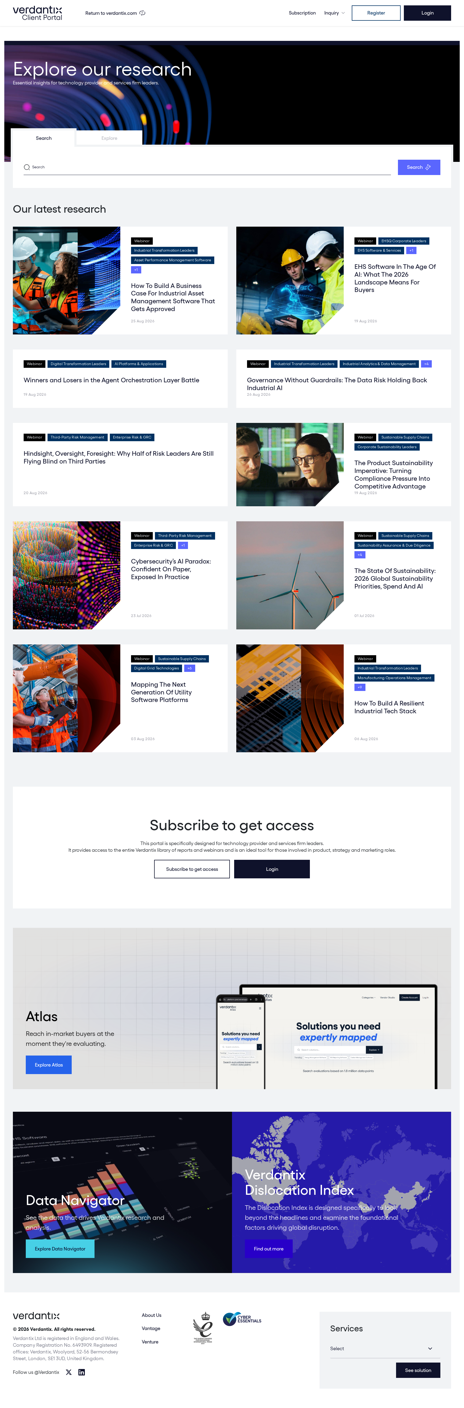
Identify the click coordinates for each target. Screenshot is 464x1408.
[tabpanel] (232, 167)
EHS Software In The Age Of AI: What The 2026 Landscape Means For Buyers (395, 278)
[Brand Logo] (37, 12)
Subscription (302, 13)
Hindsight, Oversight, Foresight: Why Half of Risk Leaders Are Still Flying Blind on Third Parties (119, 457)
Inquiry (331, 13)
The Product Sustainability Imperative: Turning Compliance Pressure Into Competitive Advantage (393, 474)
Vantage (151, 1328)
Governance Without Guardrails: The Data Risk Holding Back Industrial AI (337, 384)
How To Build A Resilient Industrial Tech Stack (389, 707)
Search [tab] (44, 138)
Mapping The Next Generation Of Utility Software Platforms (161, 692)
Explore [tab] (109, 138)
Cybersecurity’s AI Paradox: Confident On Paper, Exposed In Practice (171, 569)
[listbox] (385, 1348)
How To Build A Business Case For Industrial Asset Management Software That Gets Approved (173, 297)
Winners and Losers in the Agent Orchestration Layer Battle (111, 380)
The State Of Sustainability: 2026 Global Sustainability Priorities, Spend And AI (395, 578)
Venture (150, 1342)
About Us (151, 1315)
